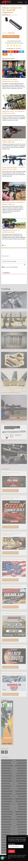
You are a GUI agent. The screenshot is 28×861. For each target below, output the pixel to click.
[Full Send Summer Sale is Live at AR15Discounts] (14, 486)
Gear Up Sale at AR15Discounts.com (11, 586)
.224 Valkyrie (14, 763)
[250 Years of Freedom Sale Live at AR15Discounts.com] (14, 548)
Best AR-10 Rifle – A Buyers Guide (9, 309)
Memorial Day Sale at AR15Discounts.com (13, 559)
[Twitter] (21, 51)
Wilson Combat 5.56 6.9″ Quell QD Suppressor (12, 10)
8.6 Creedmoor (14, 788)
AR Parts (14, 793)
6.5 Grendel (14, 773)
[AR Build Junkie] (6, 2)
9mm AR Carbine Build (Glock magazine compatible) (13, 329)
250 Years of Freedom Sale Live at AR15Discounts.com (11, 534)
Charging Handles (14, 806)
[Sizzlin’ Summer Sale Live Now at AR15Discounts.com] (14, 522)
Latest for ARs (14, 827)
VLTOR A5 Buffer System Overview (9, 464)
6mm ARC (14, 778)
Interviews (14, 824)
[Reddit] (10, 51)
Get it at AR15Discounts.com (11, 36)
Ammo (14, 791)
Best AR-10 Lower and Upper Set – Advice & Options (13, 368)
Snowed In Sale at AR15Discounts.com (12, 673)
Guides (14, 814)
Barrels (14, 801)
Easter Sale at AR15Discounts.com (11, 613)
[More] (5, 54)
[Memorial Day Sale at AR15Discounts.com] (14, 575)
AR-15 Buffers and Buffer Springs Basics (10, 392)
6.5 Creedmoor (14, 770)
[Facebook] (5, 51)
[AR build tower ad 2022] (7, 744)
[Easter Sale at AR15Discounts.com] (14, 636)
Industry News (14, 822)
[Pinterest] (16, 51)
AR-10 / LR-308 (14, 796)
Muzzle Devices (14, 834)
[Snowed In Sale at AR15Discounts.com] (14, 690)
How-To (14, 819)
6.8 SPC (14, 775)
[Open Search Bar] (26, 2)
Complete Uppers (14, 809)
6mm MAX (14, 786)
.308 (14, 765)
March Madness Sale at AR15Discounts (12, 646)
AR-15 (14, 798)
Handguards (14, 816)
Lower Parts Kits (14, 829)
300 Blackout (14, 768)
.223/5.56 (14, 760)
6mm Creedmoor (14, 783)
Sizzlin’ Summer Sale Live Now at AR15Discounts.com (11, 497)
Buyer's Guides (14, 804)
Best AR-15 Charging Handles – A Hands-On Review (13, 349)
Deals (5, 245)
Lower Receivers (14, 832)
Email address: (11, 844)
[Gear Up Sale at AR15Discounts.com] (14, 603)
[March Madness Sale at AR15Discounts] (14, 663)
